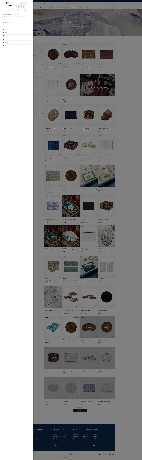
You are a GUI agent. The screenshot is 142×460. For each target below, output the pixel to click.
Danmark (6, 35)
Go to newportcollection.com (9, 19)
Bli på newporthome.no (8, 22)
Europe (6, 45)
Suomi (6, 32)
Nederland (6, 39)
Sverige (6, 29)
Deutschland (7, 42)
